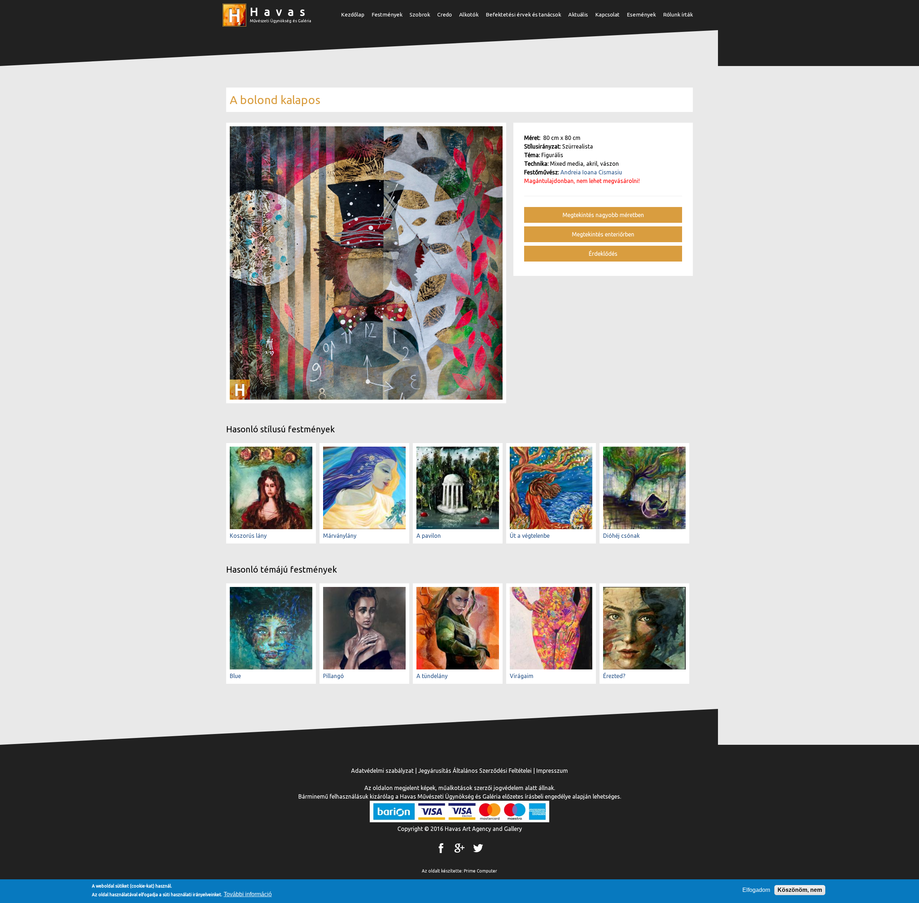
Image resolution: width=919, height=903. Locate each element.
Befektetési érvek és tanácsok (523, 14)
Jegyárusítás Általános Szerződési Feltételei (475, 770)
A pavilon (428, 535)
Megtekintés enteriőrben (603, 234)
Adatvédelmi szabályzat (382, 770)
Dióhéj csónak (621, 535)
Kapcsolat (607, 14)
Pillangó (333, 676)
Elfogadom (756, 890)
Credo (444, 14)
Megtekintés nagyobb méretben (603, 215)
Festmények (387, 14)
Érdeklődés (603, 253)
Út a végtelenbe (530, 535)
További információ (248, 894)
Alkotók (469, 14)
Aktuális (578, 14)
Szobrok (420, 14)
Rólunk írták (678, 14)
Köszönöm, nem (800, 890)
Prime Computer (480, 871)
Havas (280, 11)
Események (641, 14)
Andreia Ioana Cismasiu (591, 172)
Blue (235, 676)
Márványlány (339, 535)
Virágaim (521, 676)
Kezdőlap (352, 14)
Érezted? (614, 676)
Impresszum (552, 770)
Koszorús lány (248, 535)
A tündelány (432, 676)
